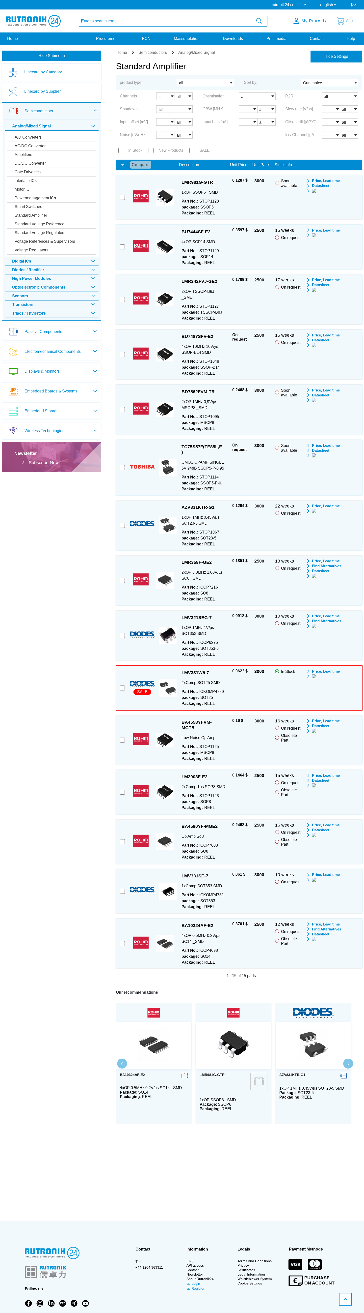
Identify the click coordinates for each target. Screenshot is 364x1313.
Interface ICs (26, 181)
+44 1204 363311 (149, 1267)
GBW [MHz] (213, 109)
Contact (316, 38)
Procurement (107, 38)
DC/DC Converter (30, 163)
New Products (170, 150)
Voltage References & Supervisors (45, 241)
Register (197, 1288)
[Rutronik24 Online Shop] (33, 21)
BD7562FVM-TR (198, 391)
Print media (276, 38)
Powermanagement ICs (35, 198)
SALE (204, 150)
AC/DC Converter (30, 146)
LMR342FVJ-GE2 (199, 281)
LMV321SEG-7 (197, 617)
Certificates (246, 1270)
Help (351, 38)
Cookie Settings (249, 1283)
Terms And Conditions (254, 1261)
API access (195, 1265)
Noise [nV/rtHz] (133, 135)
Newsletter (194, 1274)
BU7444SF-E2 (196, 231)
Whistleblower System (254, 1279)
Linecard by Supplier (42, 91)
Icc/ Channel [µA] (300, 135)
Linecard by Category (43, 72)
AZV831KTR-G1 (198, 507)
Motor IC (22, 189)
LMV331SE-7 (195, 875)
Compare (141, 165)
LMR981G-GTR (197, 182)
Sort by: (250, 82)
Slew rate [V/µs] (299, 109)
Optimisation (214, 96)
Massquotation (187, 38)
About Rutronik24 (200, 1279)
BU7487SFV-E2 (197, 336)
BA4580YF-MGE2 (200, 826)
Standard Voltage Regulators (40, 233)
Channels (128, 96)
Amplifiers (23, 154)
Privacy (243, 1265)
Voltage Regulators (31, 250)
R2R (289, 96)
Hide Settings (336, 56)
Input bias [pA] (215, 122)
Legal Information (251, 1274)
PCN (146, 38)
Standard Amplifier (31, 215)
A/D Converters (28, 137)
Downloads (233, 38)
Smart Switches (28, 207)
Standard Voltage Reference (39, 224)
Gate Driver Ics (28, 172)
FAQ (189, 1261)
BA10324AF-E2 (197, 925)
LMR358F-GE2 (197, 562)
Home (12, 38)
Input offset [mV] (134, 122)
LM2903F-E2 (195, 776)
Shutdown (129, 109)
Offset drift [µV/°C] (300, 122)
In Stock (135, 150)
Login (195, 1283)
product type (130, 82)
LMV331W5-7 (195, 672)
